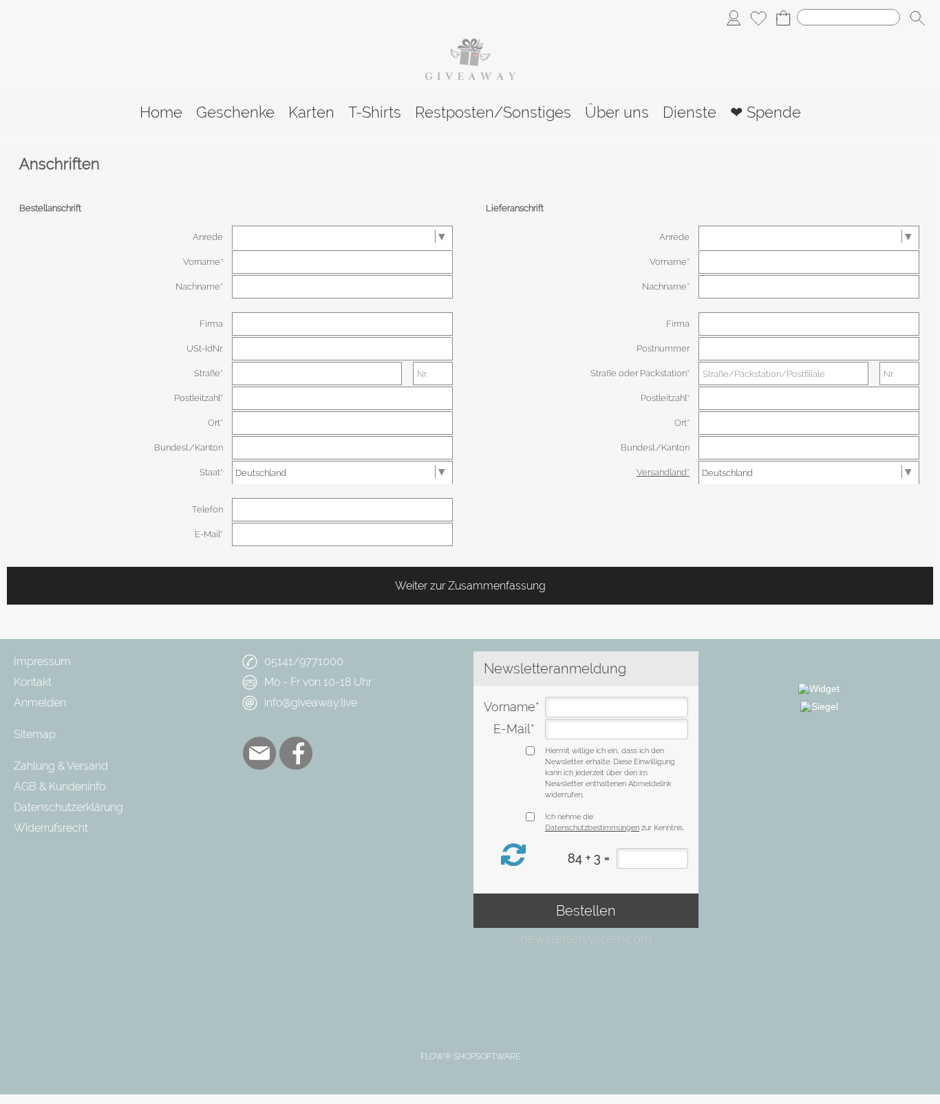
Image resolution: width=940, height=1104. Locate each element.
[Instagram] (332, 753)
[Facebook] (296, 753)
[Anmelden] (734, 18)
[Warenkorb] (783, 18)
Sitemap (35, 734)
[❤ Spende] (765, 112)
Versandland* (663, 472)
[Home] (161, 112)
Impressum (42, 661)
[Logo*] (470, 44)
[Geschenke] (235, 112)
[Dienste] (689, 112)
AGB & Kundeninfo (59, 786)
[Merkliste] (758, 18)
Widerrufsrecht (51, 827)
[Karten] (311, 112)
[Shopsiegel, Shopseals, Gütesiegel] (819, 688)
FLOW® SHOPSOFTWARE (470, 1056)
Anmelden (40, 702)
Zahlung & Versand (61, 765)
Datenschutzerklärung (68, 807)
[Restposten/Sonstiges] (493, 112)
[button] (917, 18)
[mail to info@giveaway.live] (259, 753)
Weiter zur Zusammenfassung (470, 585)
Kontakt (33, 682)
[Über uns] (617, 112)
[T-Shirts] (374, 112)
